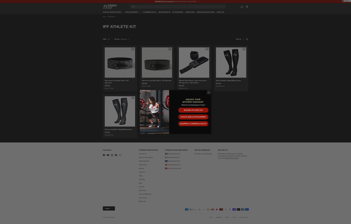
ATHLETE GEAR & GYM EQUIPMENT (193, 117)
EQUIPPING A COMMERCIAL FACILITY (193, 124)
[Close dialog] (208, 92)
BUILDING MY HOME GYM (193, 110)
